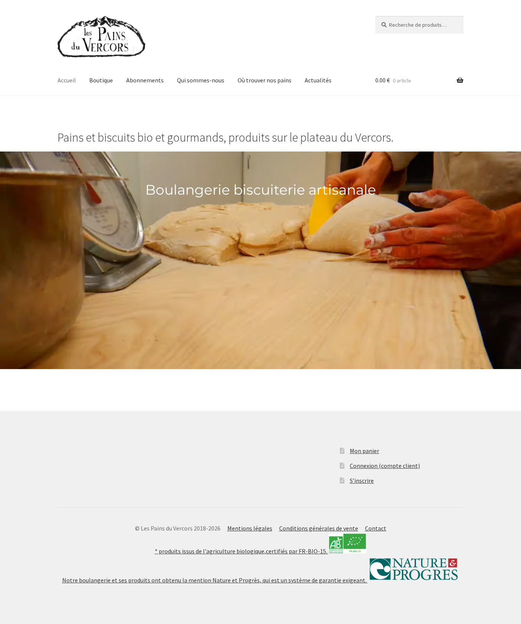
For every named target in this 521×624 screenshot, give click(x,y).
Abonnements (145, 80)
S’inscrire (362, 480)
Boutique (101, 80)
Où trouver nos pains (264, 80)
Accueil (67, 80)
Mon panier (364, 451)
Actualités (318, 80)
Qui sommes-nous (200, 80)
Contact (375, 528)
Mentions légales (249, 528)
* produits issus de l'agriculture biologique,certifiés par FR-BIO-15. (241, 551)
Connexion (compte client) (385, 465)
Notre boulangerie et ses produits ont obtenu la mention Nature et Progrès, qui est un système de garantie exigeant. (215, 580)
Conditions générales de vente (318, 528)
